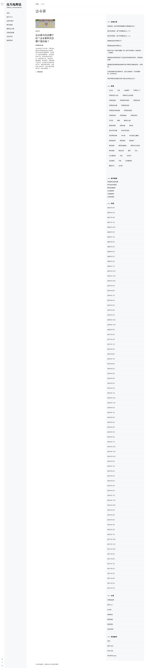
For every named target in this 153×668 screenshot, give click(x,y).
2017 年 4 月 (111, 334)
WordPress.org (111, 655)
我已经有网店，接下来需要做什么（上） (119, 36)
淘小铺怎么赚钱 (134, 135)
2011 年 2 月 (111, 588)
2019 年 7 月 (111, 295)
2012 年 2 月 (111, 529)
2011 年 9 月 (111, 554)
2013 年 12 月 (111, 446)
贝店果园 (111, 161)
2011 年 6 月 (111, 568)
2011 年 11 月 (111, 544)
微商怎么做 (10, 28)
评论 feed (110, 651)
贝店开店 (10, 36)
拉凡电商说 (14, 4)
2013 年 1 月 (111, 495)
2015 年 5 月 (111, 373)
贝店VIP (129, 155)
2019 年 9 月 (111, 286)
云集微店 (126, 90)
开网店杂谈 (136, 100)
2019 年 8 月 (111, 290)
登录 (108, 641)
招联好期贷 (112, 125)
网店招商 (122, 140)
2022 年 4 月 (111, 208)
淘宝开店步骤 (113, 130)
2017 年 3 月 (111, 339)
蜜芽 (129, 150)
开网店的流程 (125, 105)
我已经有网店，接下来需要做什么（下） (119, 31)
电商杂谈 (10, 40)
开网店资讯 (134, 115)
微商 (118, 120)
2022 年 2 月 (111, 212)
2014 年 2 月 (111, 437)
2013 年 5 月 (111, 476)
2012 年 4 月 (111, 520)
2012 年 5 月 (111, 515)
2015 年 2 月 (111, 388)
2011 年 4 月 (111, 578)
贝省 (120, 161)
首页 (8, 13)
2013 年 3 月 (111, 486)
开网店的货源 (128, 110)
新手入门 (10, 17)
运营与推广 (10, 21)
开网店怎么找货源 (128, 95)
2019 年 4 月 (111, 310)
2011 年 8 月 (111, 559)
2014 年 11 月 (111, 403)
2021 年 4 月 (111, 217)
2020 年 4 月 (111, 251)
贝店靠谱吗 (110, 197)
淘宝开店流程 (125, 130)
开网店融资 (123, 115)
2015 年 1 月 (111, 393)
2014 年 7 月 (111, 412)
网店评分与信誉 (135, 145)
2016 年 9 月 (111, 349)
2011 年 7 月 (111, 564)
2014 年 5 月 (111, 422)
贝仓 (136, 150)
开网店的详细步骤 (114, 110)
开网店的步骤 (113, 105)
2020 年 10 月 (111, 227)
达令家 (121, 166)
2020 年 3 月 (111, 256)
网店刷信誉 (112, 140)
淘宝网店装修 (113, 135)
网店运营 (121, 150)
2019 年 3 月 (111, 315)
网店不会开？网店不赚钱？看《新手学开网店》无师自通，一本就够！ (124, 51)
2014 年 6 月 (111, 417)
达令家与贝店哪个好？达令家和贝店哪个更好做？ (45, 38)
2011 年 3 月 (111, 583)
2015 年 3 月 (111, 383)
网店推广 (132, 140)
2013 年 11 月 (111, 451)
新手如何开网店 (112, 185)
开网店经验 (112, 115)
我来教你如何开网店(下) (114, 41)
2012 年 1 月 (111, 534)
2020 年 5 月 (111, 247)
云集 (118, 90)
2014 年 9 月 (111, 407)
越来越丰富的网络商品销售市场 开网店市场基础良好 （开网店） (125, 65)
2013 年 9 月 (111, 461)
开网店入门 (136, 90)
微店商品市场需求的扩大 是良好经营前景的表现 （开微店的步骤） (125, 58)
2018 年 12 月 (111, 320)
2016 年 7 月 (111, 359)
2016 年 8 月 (111, 354)
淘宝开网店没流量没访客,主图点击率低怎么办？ (121, 78)
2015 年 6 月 (111, 368)
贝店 (121, 155)
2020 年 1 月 (111, 266)
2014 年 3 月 (111, 432)
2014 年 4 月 (111, 427)
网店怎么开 (48, 664)
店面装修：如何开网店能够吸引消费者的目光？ (121, 26)
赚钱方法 (111, 166)
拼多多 (131, 125)
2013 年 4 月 (111, 481)
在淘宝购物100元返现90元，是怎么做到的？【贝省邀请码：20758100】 (123, 72)
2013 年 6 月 (111, 471)
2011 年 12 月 (111, 539)
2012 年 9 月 (111, 510)
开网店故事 (10, 32)
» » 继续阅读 (39, 72)
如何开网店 (55, 664)
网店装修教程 (123, 145)
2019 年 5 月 (111, 305)
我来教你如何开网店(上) (114, 45)
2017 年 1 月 (111, 344)
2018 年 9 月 (111, 329)
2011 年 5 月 (111, 573)
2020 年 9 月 (111, 232)
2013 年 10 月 (111, 456)
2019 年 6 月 (111, 300)
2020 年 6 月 (111, 242)
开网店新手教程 (124, 100)
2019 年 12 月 (111, 271)
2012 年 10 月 (111, 505)
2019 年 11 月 (111, 276)
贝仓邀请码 (112, 155)
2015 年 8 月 (111, 364)
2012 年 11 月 (111, 500)
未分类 (109, 609)
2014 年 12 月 (111, 398)
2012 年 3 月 (111, 525)
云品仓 (111, 90)
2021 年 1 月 (111, 222)
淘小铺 (123, 135)
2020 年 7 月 (111, 237)
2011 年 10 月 (111, 549)
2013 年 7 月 (111, 466)
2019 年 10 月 (111, 281)
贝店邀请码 (110, 194)
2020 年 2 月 (111, 261)
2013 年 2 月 (111, 490)
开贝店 (111, 120)
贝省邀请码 (128, 161)
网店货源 (111, 150)
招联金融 (122, 125)
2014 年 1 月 (111, 442)
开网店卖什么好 (113, 95)
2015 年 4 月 (111, 378)
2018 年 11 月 (111, 325)
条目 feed (110, 646)
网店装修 (10, 25)
